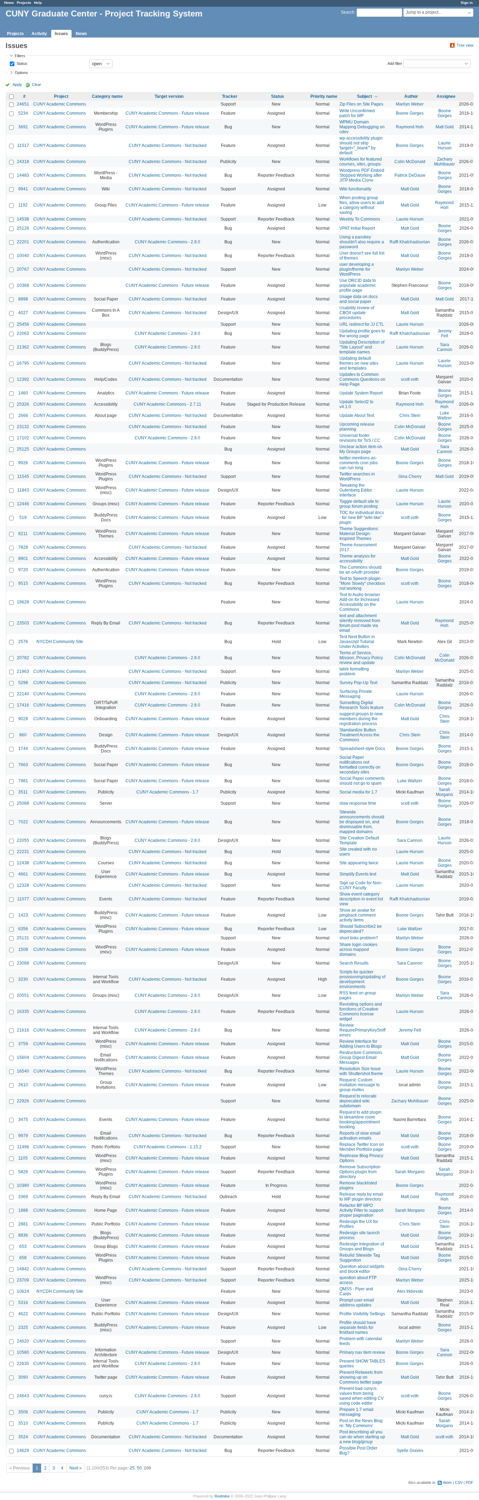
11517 (23, 145)
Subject (364, 96)
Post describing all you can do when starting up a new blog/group (362, 1437)
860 (23, 734)
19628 (23, 602)
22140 (23, 693)
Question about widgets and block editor (361, 1269)
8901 (23, 558)
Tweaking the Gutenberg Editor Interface (355, 490)
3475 (23, 1119)
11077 (23, 899)
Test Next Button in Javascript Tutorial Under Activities (357, 641)
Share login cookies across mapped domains (358, 949)
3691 (23, 126)
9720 (23, 569)
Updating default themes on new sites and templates (358, 363)
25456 (23, 324)
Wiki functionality (355, 189)
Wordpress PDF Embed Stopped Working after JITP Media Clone (361, 175)
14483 (23, 175)
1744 (23, 748)
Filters (20, 56)
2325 (23, 1327)
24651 (23, 104)
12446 (23, 503)
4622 (23, 1313)
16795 (23, 363)
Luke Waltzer (444, 415)
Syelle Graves (410, 1450)
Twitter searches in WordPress (357, 476)
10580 (23, 1352)
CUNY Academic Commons (59, 104)
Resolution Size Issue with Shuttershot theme (361, 1071)
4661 (23, 874)
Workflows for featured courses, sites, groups (360, 162)
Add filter (394, 63)
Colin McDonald (409, 161)
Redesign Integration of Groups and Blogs (361, 1246)
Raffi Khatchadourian (410, 241)
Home (9, 3)
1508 (23, 949)
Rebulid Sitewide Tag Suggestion (359, 1258)
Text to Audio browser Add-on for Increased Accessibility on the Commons (359, 602)
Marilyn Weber (410, 104)
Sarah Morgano (444, 792)
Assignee (446, 96)
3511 (23, 792)
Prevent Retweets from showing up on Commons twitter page (361, 1377)
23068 (23, 963)
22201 (23, 241)
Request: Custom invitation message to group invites (359, 1084)
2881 (23, 1224)
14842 (23, 1268)
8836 (23, 1235)
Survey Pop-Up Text (358, 682)
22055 (23, 840)
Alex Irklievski (410, 1291)
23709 (23, 1280)
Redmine (222, 1496)
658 (23, 1257)
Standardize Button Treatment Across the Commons (359, 735)
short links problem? (358, 937)
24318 (23, 161)
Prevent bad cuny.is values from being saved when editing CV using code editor (361, 1396)
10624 (23, 1291)
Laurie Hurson (445, 145)
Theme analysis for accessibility (357, 558)
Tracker (229, 96)
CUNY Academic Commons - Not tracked (168, 145)
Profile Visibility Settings (362, 1313)
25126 (23, 228)
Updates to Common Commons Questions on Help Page (362, 379)
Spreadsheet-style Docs (362, 748)
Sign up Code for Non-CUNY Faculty (360, 885)
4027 (23, 312)
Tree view (465, 45)
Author (411, 96)
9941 (23, 189)
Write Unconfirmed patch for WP (357, 113)
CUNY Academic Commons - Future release (167, 113)
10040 (23, 255)
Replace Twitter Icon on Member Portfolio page (361, 1147)
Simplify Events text (357, 874)
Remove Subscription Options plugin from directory (359, 1171)
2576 (23, 641)
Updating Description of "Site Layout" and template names (361, 347)
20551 (23, 995)
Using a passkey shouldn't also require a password (361, 242)
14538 (23, 219)
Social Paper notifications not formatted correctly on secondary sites (359, 765)
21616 (23, 1030)
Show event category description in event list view (361, 899)
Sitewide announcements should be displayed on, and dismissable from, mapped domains (361, 822)
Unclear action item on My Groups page (360, 449)
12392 (23, 379)
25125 (23, 449)
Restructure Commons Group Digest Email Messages (360, 1057)
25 (132, 1468)
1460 (23, 393)
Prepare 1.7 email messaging (356, 1412)
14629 (23, 1450)
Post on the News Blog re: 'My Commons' (361, 1423)
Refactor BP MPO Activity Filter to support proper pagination (361, 1210)
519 (23, 517)
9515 (23, 583)
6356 (23, 928)
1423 (23, 915)
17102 (23, 437)
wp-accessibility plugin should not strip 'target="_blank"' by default (361, 145)
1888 (23, 1210)
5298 (23, 682)
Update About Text (356, 415)
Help (38, 3)
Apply (17, 84)
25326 (23, 404)
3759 (23, 1043)
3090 (23, 1377)
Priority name (323, 96)
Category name (107, 96)
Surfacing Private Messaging (355, 694)
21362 (23, 347)
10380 (23, 1185)
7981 (23, 780)
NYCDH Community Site (59, 641)
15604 (23, 1057)
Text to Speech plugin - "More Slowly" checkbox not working (362, 583)
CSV (459, 1482)
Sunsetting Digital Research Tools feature (361, 705)
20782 (23, 657)
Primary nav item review (362, 1352)
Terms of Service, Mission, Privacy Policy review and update (361, 657)
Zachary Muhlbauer (444, 162)
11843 (23, 490)
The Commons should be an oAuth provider (360, 570)
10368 (23, 285)
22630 (23, 1363)
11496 (23, 1146)
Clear (36, 84)
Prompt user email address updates (356, 1303)
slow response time (357, 803)
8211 (23, 533)
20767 (23, 269)
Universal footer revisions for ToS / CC (359, 438)
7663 (23, 764)
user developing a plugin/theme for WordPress (356, 269)
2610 (23, 1084)
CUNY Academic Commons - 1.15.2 (168, 1146)
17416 (23, 705)
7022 (23, 821)
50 (139, 1468)
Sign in (467, 3)
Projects (24, 3)
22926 (23, 1101)
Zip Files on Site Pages (361, 104)
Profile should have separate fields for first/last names (357, 1327)
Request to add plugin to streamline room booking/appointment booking (360, 1119)
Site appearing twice (358, 862)
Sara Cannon (444, 347)
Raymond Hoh (410, 126)
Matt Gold (445, 126)
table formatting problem (354, 671)
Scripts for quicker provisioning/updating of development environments (362, 979)
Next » (75, 1468)
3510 (23, 1423)
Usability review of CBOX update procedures (356, 312)
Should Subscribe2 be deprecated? (360, 929)
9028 (23, 718)
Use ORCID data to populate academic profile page (357, 285)
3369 (23, 1196)
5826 (23, 1171)
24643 (23, 1395)
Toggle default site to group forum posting (359, 504)
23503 (23, 623)
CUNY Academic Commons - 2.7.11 (167, 404)
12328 (23, 885)
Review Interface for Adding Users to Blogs (360, 1044)
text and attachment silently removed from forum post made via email (359, 623)
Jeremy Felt (445, 333)
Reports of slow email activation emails (359, 1136)
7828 (23, 547)
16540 (23, 1071)
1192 (23, 205)
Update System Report (361, 393)
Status (21, 63)
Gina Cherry (409, 476)
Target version (169, 96)
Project (61, 96)
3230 (23, 979)
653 (23, 1246)
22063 (23, 333)
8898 (23, 299)
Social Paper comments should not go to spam (362, 781)
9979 (23, 1135)
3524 (23, 1436)
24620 (23, 1341)
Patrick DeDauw (409, 175)
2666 (23, 415)
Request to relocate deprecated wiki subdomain (358, 1101)
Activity (39, 33)
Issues (61, 33)
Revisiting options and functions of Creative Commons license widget (360, 1011)
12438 (23, 862)
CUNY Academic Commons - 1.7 (167, 792)
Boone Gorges (410, 113)
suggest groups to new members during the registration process (361, 718)
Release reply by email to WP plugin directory (361, 1197)
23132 (23, 426)
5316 (23, 1302)
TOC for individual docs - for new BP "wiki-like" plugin (361, 517)
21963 (23, 671)
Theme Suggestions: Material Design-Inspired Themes (359, 533)
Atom (447, 1482)
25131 (23, 937)
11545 (23, 476)
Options (21, 72)
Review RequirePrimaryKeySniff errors (362, 1030)
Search (348, 12)
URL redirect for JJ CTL (361, 324)
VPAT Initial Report (357, 228)
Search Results (354, 963)
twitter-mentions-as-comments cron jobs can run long (358, 462)
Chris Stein (409, 415)
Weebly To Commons (359, 219)
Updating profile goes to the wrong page (362, 333)
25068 (23, 803)
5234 (23, 113)
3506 (23, 1412)
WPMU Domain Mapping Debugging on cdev (362, 127)
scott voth (410, 379)
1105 (23, 1158)
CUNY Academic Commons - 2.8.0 (167, 241)
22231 (23, 851)
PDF (469, 1482)
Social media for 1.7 (358, 792)
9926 (23, 462)
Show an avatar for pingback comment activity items (357, 915)
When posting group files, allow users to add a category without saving (361, 205)
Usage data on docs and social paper (358, 299)
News (81, 33)
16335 (23, 1011)
